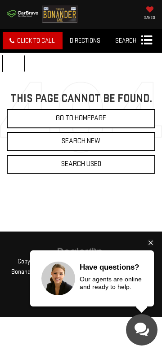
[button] (33, 40)
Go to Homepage (81, 118)
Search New (81, 141)
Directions (85, 40)
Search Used (81, 164)
